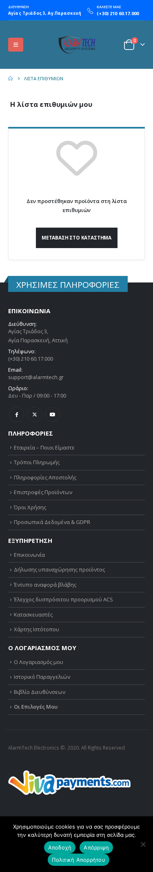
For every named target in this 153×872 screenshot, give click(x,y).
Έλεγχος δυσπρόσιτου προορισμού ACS (63, 599)
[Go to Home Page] (10, 78)
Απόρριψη (96, 847)
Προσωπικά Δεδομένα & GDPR (52, 522)
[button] (15, 45)
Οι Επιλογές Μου (36, 706)
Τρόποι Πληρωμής (37, 462)
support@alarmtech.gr (36, 377)
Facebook (16, 414)
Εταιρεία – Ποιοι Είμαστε (44, 447)
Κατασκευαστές (33, 614)
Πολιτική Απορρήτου (78, 859)
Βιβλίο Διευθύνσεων (39, 692)
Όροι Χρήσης (30, 507)
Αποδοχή (60, 847)
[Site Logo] (76, 45)
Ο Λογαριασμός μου (38, 662)
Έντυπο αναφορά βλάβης (45, 584)
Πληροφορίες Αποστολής (45, 477)
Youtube (52, 414)
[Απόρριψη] (143, 844)
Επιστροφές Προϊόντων (43, 492)
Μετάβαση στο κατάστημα (76, 237)
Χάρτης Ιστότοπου (36, 629)
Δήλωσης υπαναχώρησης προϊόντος (59, 569)
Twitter (34, 414)
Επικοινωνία (29, 554)
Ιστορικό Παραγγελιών (42, 676)
